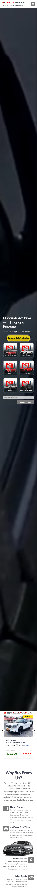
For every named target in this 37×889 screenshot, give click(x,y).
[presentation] (3, 730)
